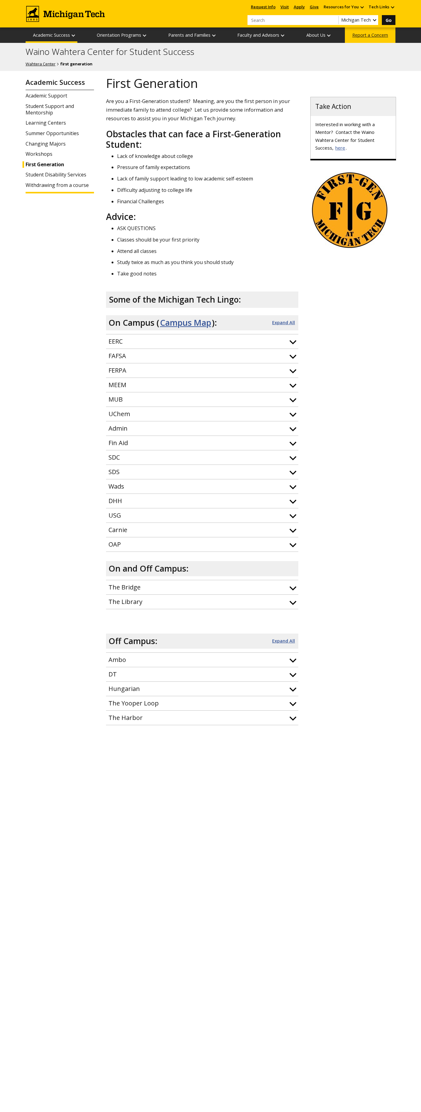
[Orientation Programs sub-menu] (144, 35)
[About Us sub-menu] (329, 35)
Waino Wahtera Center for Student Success (110, 52)
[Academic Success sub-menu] (73, 35)
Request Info (263, 7)
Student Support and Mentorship (50, 109)
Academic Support (46, 96)
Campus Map (185, 322)
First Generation (45, 164)
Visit (284, 7)
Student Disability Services (56, 175)
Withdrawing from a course (57, 185)
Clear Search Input (333, 20)
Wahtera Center (40, 64)
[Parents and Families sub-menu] (214, 35)
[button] (202, 341)
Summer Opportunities (52, 133)
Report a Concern (370, 35)
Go (389, 20)
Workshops (39, 154)
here (340, 148)
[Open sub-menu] (362, 7)
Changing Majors (46, 144)
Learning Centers (46, 123)
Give (314, 7)
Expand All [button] (283, 322)
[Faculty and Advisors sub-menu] (282, 35)
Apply (299, 7)
